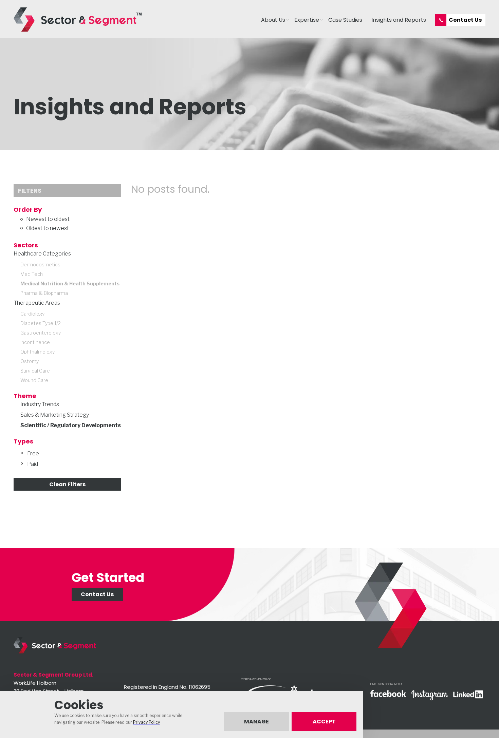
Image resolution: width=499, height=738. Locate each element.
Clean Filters (67, 484)
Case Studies (345, 20)
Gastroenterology (40, 333)
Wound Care (34, 380)
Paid (32, 464)
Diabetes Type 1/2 (40, 323)
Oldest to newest (47, 228)
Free (33, 453)
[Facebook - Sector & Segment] (388, 694)
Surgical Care (35, 371)
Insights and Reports (398, 20)
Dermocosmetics (40, 264)
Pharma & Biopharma (44, 293)
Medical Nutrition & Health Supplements (69, 283)
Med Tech (31, 274)
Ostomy (29, 361)
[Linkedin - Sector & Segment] (468, 695)
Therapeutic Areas (37, 303)
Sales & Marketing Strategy (54, 415)
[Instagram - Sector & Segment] (429, 696)
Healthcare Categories (42, 253)
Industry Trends (39, 404)
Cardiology (32, 314)
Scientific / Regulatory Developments (70, 425)
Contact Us (465, 20)
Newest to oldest (48, 219)
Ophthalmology (37, 352)
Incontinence (35, 342)
